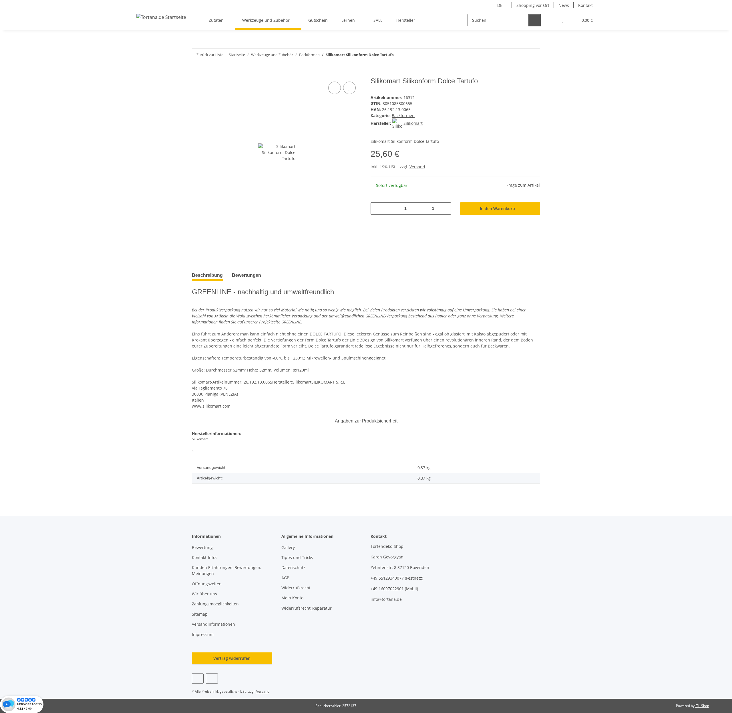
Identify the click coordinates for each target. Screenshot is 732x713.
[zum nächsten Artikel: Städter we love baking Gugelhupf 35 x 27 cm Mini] (534, 55)
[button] (551, 20)
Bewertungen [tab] (246, 275)
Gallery (288, 547)
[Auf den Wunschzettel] (349, 88)
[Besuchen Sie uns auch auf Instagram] (212, 679)
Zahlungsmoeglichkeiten (215, 604)
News (563, 5)
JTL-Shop (702, 705)
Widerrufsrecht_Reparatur (306, 608)
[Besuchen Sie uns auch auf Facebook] (198, 679)
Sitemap (200, 614)
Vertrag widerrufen (231, 658)
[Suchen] (534, 20)
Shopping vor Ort (532, 5)
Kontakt (585, 5)
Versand (417, 166)
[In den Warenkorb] (196, 74)
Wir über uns (204, 594)
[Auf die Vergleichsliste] (334, 88)
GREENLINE (291, 322)
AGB (285, 577)
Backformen (403, 115)
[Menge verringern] (377, 208)
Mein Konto (292, 598)
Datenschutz (293, 567)
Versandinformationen (213, 624)
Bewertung (202, 547)
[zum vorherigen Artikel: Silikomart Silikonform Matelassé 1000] (522, 55)
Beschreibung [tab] (207, 275)
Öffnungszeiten (207, 583)
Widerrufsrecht (296, 587)
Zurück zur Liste (209, 54)
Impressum (203, 634)
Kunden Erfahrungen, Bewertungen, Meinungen (226, 570)
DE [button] (499, 5)
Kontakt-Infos (204, 557)
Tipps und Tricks (297, 557)
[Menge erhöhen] (444, 208)
